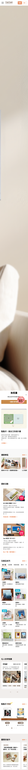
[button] (7, 713)
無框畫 (18, 685)
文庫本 (9, 685)
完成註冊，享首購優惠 (9, 517)
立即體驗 (3, 443)
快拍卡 (26, 687)
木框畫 (14, 685)
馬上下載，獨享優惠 (9, 552)
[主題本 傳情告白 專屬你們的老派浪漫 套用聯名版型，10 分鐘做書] (14, 198)
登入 (25, 2)
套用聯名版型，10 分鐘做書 (14, 402)
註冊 (20, 2)
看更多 (23, 455)
